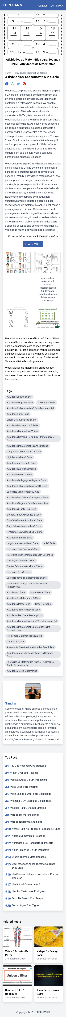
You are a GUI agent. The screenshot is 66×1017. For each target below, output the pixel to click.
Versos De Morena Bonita (24, 814)
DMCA (59, 5)
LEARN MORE (33, 244)
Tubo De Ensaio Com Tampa (27, 898)
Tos (52, 5)
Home (8, 73)
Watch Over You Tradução (24, 772)
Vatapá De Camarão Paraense (28, 835)
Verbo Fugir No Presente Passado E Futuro (36, 828)
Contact (42, 5)
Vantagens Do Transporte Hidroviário (32, 842)
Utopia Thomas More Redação (29, 856)
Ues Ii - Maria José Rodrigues (29, 891)
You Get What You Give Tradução (28, 765)
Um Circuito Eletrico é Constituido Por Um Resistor (35, 876)
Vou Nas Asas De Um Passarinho (29, 779)
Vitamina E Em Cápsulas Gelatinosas (30, 800)
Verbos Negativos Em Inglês (26, 821)
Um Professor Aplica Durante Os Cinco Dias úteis (33, 865)
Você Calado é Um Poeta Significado (30, 793)
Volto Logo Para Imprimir (24, 786)
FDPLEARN (12, 5)
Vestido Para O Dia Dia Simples (28, 807)
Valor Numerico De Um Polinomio (30, 849)
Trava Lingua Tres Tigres (25, 905)
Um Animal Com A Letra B (26, 884)
